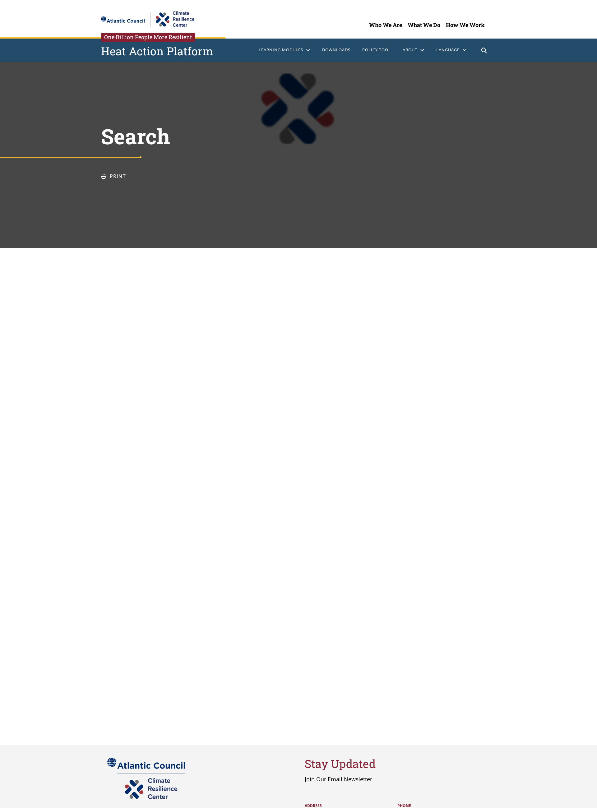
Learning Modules (281, 50)
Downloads (336, 50)
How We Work (465, 25)
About (410, 50)
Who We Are (385, 25)
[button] (484, 51)
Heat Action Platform (157, 51)
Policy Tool (376, 50)
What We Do (424, 25)
